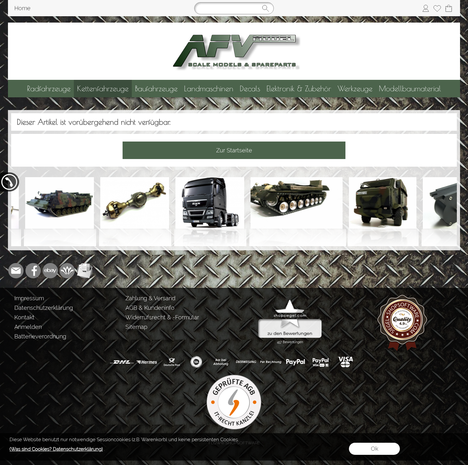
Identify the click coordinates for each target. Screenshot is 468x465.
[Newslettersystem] (85, 271)
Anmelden (28, 326)
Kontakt (24, 317)
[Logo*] (234, 25)
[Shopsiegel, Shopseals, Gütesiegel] (290, 301)
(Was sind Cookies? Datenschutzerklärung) (56, 449)
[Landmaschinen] (209, 88)
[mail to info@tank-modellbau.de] (16, 271)
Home (22, 8)
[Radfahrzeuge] (49, 88)
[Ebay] (50, 271)
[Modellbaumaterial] (410, 88)
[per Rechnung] (271, 362)
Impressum (29, 298)
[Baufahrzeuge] (156, 88)
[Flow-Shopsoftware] (67, 271)
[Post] (171, 362)
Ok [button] (374, 448)
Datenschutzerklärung (43, 307)
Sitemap (136, 326)
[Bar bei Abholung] (221, 362)
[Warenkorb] (448, 8)
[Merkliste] (437, 8)
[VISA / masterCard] (345, 362)
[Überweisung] (246, 362)
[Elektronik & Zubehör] (298, 88)
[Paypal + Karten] (320, 362)
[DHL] (122, 362)
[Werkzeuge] (355, 88)
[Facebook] (33, 271)
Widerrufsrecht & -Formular (162, 317)
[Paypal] (296, 362)
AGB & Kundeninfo (149, 307)
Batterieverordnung (40, 336)
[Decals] (250, 88)
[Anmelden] (426, 8)
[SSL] (196, 362)
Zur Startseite (234, 150)
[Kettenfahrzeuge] (103, 88)
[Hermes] (147, 362)
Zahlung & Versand (150, 298)
